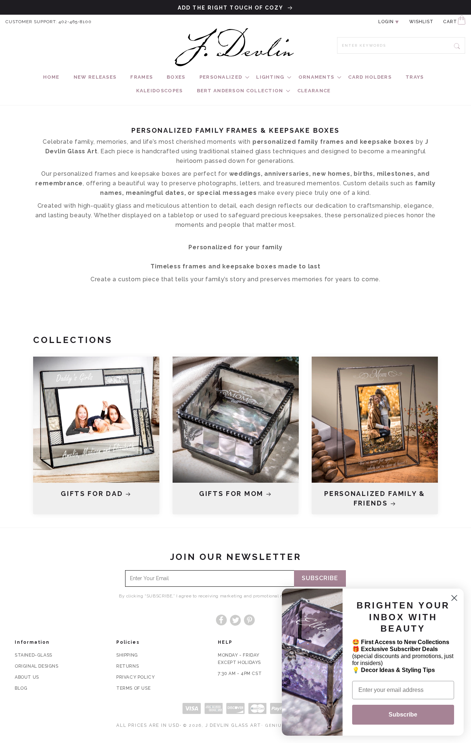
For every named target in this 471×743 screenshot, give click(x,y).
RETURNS (127, 666)
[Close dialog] (454, 598)
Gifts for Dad (92, 493)
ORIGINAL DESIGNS (37, 666)
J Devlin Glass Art (233, 725)
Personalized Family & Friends (374, 498)
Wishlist (421, 21)
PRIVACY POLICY (135, 677)
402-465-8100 (75, 21)
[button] (220, 77)
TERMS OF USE (133, 688)
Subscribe (320, 578)
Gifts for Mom (231, 493)
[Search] (457, 45)
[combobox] (401, 45)
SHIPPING (127, 655)
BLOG (21, 688)
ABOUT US (27, 677)
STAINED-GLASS (33, 655)
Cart (450, 21)
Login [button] (386, 21)
